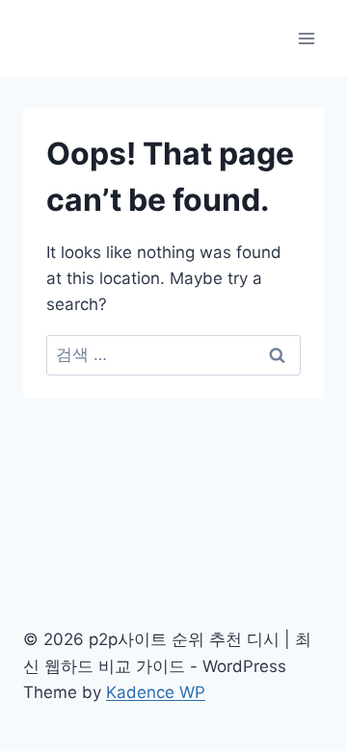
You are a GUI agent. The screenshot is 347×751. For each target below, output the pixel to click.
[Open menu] (306, 38)
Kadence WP (155, 692)
